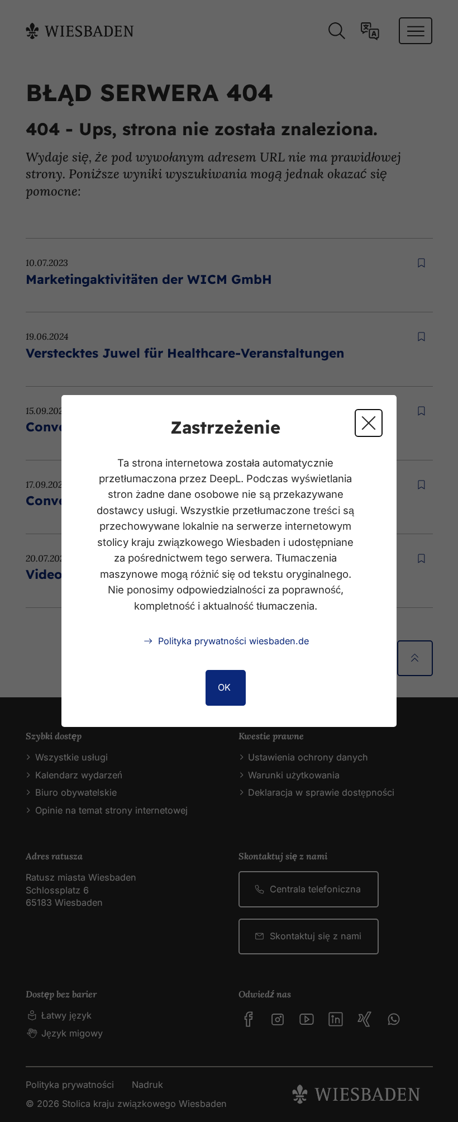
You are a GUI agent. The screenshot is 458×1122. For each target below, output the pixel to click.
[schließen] (368, 423)
